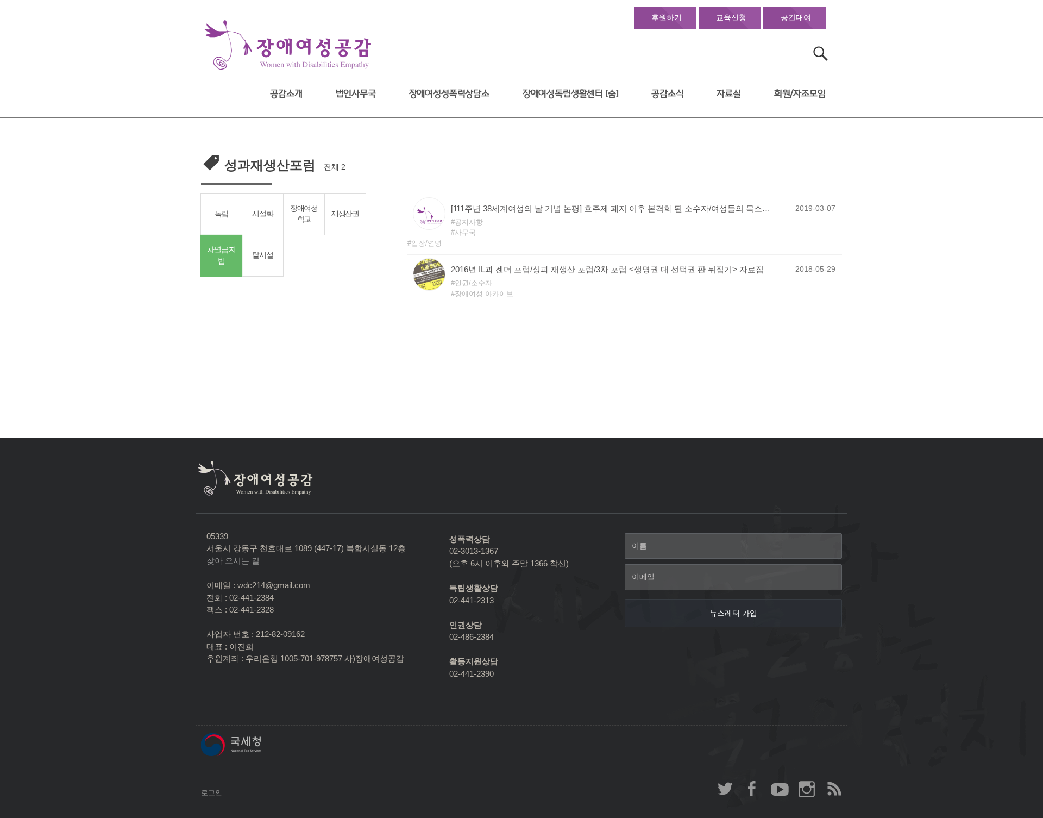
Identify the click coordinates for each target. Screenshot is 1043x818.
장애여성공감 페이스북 (752, 788)
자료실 (729, 94)
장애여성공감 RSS (833, 788)
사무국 (465, 232)
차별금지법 (221, 255)
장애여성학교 (304, 214)
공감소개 (286, 94)
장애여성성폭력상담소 (449, 94)
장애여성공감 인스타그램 (806, 788)
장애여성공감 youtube (779, 788)
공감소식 (667, 94)
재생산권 (345, 214)
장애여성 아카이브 (484, 294)
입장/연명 (426, 243)
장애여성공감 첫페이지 (288, 45)
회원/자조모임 (800, 94)
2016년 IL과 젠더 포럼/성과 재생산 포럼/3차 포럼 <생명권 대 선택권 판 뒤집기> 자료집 (607, 269)
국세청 (255, 744)
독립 (221, 214)
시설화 (262, 214)
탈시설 (262, 255)
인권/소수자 (473, 283)
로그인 (211, 793)
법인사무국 (356, 94)
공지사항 (469, 222)
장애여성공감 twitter (725, 788)
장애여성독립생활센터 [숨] (571, 94)
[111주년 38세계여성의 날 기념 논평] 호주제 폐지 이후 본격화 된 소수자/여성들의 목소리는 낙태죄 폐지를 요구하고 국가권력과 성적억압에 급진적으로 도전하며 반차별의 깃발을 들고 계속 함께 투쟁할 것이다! (614, 208)
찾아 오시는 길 (233, 560)
